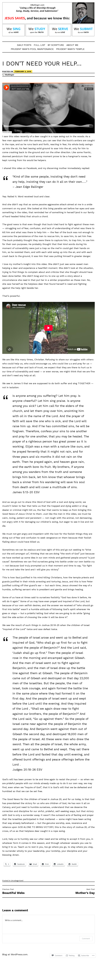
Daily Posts (24, 45)
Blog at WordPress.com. (15, 954)
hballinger (9, 75)
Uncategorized (17, 880)
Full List (39, 45)
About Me (72, 45)
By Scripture (56, 45)
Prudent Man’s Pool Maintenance (32, 49)
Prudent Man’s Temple (70, 49)
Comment (86, 938)
